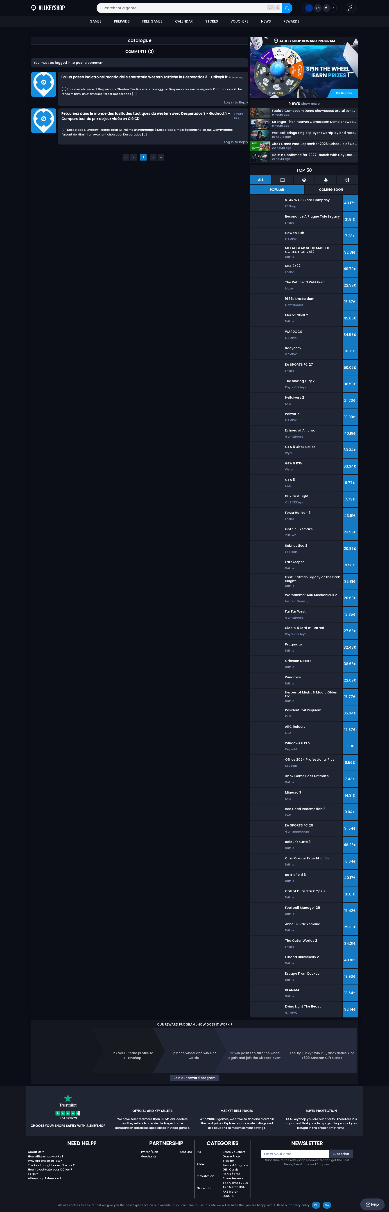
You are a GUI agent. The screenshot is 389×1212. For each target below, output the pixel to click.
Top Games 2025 (235, 1183)
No (327, 1205)
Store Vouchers (234, 1152)
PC (199, 1152)
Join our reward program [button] (194, 1078)
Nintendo (203, 1188)
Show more (310, 103)
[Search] (287, 8)
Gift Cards (230, 1169)
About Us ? (36, 1152)
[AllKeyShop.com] (48, 8)
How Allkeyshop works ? (45, 1156)
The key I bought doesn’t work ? (51, 1165)
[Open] (80, 8)
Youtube (185, 1152)
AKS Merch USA (234, 1187)
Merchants (148, 1156)
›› (161, 157)
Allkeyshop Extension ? (44, 1178)
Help (374, 1204)
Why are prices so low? (45, 1161)
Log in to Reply (236, 102)
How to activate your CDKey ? (50, 1169)
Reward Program (235, 1165)
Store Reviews (233, 1178)
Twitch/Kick (149, 1152)
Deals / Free (231, 1174)
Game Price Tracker (231, 1158)
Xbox (200, 1164)
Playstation (205, 1176)
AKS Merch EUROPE (230, 1193)
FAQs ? (33, 1174)
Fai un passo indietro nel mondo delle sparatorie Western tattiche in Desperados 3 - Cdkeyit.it (144, 77)
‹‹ (126, 157)
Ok (316, 1205)
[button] (351, 8)
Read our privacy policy (293, 1205)
